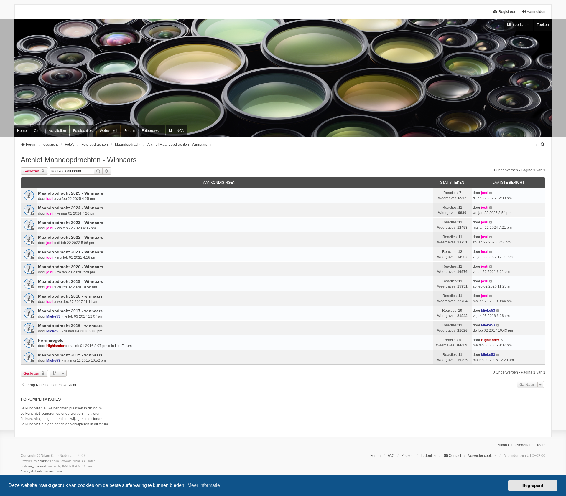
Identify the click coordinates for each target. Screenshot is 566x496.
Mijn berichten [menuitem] (518, 25)
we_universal (37, 466)
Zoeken (543, 25)
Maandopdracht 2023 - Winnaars (70, 222)
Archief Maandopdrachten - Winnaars (78, 160)
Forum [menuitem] (129, 131)
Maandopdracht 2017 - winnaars (70, 310)
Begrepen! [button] (532, 485)
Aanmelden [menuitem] (536, 12)
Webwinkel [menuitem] (108, 131)
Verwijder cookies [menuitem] (482, 456)
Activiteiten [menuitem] (57, 131)
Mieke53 (53, 316)
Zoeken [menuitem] (408, 456)
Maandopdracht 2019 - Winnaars (70, 281)
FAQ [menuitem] (391, 456)
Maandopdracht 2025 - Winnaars (70, 193)
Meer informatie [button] (203, 485)
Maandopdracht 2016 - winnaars (70, 325)
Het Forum (123, 346)
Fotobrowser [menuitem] (152, 131)
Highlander (55, 346)
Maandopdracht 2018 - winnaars (70, 296)
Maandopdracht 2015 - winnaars (70, 355)
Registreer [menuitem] (506, 12)
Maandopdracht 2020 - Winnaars (70, 266)
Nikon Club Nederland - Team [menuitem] (521, 445)
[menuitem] (542, 144)
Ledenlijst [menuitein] (428, 456)
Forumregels (50, 340)
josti (49, 199)
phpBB (42, 460)
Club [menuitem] (38, 131)
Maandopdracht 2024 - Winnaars (70, 207)
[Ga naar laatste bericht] (491, 192)
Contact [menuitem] (455, 456)
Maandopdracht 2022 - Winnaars (70, 237)
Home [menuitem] (22, 131)
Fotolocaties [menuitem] (83, 131)
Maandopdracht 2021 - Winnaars (70, 252)
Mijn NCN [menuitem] (177, 131)
